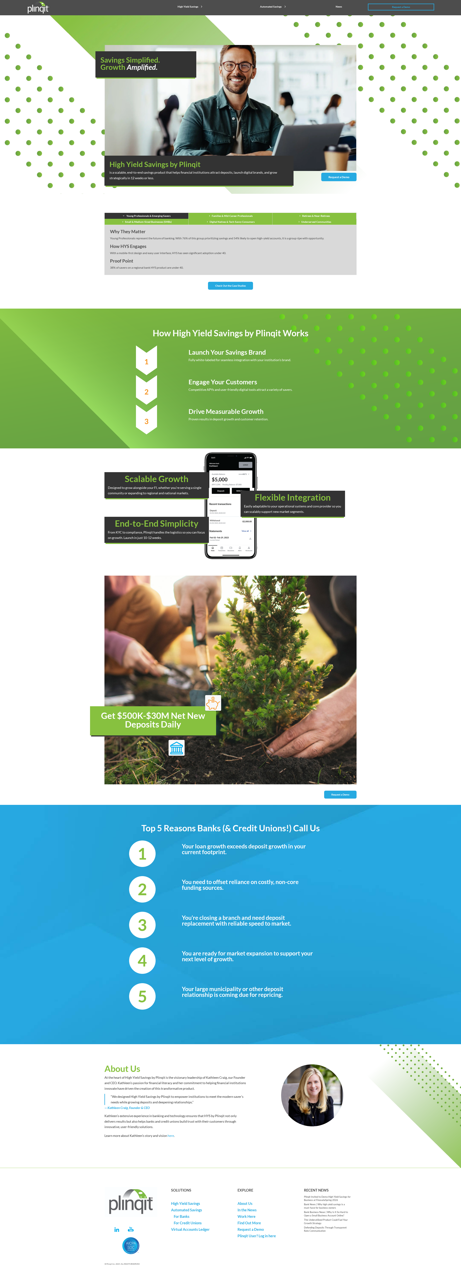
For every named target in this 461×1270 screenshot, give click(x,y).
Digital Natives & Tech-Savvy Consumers (232, 221)
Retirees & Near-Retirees (316, 215)
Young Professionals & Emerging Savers (148, 215)
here (171, 1136)
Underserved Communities (316, 221)
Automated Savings (271, 6)
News (339, 6)
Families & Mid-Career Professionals (232, 215)
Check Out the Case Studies (230, 285)
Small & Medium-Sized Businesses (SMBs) (148, 221)
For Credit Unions (188, 1223)
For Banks (181, 1216)
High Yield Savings (188, 6)
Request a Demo (401, 6)
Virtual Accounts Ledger (190, 1229)
